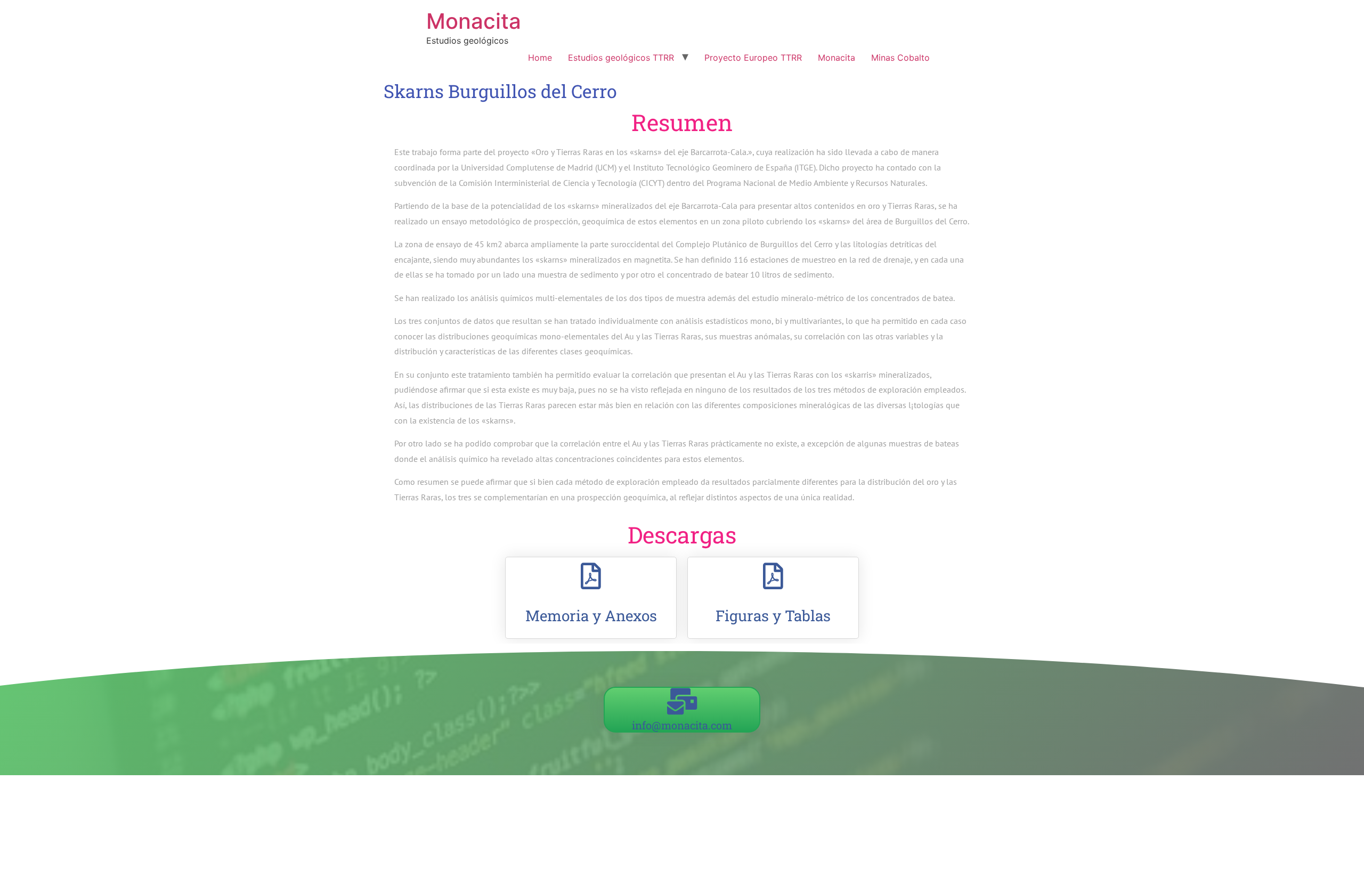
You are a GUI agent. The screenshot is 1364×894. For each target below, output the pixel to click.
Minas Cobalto (900, 57)
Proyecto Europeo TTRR (753, 57)
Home (540, 57)
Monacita (473, 21)
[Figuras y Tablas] (773, 576)
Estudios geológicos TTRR (621, 57)
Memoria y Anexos (591, 615)
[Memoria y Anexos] (591, 576)
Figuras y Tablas (773, 615)
